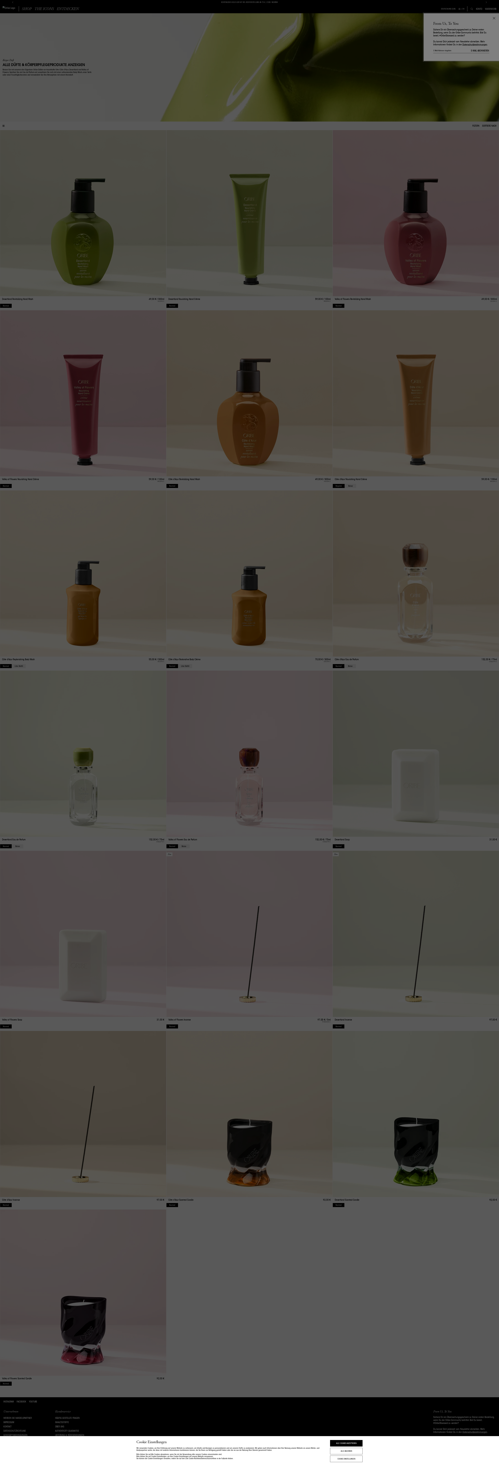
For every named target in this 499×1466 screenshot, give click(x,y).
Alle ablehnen (346, 1451)
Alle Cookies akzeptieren (346, 1443)
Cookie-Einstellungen (346, 1459)
